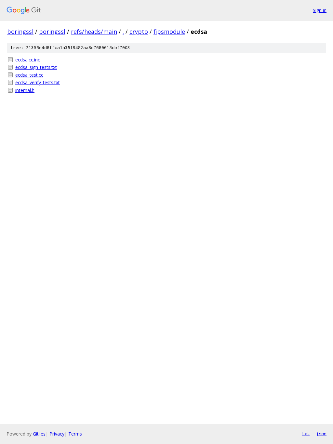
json (321, 434)
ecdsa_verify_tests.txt (37, 82)
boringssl (20, 31)
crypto (138, 31)
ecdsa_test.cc (29, 75)
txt (306, 434)
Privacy (56, 434)
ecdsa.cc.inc (27, 60)
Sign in (319, 10)
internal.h (24, 90)
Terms (75, 434)
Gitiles (39, 434)
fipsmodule (169, 31)
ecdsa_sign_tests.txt (36, 67)
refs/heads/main (94, 31)
